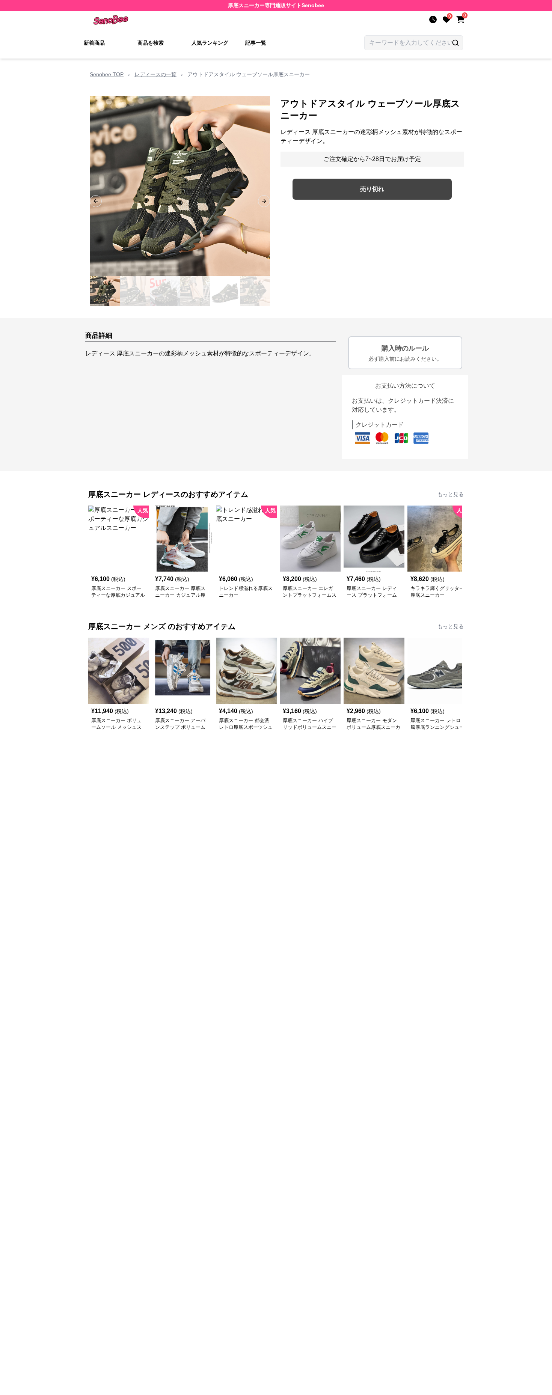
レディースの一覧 (155, 74)
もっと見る (450, 494)
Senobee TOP (107, 74)
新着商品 (94, 43)
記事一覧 (255, 43)
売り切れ (372, 189)
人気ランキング (210, 43)
